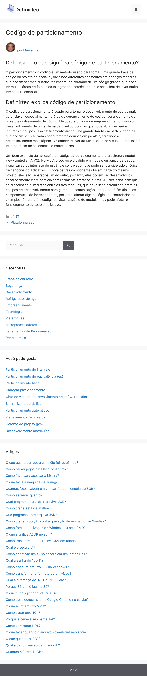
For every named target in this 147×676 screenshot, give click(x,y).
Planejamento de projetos (25, 417)
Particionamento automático (27, 410)
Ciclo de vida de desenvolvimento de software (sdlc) (46, 397)
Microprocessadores (21, 325)
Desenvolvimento (19, 292)
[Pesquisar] (68, 245)
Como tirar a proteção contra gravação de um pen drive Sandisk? (56, 521)
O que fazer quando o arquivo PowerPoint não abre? (46, 632)
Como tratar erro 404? (23, 613)
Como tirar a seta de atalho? (28, 508)
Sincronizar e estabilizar (24, 404)
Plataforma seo (22, 222)
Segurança (14, 286)
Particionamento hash (22, 383)
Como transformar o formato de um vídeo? (38, 573)
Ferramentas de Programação (28, 331)
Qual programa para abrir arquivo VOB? (36, 502)
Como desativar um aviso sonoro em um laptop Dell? (46, 554)
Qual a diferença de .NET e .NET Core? (36, 580)
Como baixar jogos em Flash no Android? (37, 469)
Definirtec (27, 9)
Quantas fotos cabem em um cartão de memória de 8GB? (50, 489)
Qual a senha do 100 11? (24, 560)
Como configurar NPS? (23, 626)
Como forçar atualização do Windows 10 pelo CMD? (46, 528)
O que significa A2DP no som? (29, 534)
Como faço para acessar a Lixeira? (32, 476)
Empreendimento (19, 305)
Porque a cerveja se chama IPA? (30, 619)
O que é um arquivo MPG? (26, 606)
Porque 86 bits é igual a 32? (27, 586)
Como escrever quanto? (24, 495)
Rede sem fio (16, 338)
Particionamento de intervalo (28, 369)
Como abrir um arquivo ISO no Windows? (37, 567)
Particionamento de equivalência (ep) (34, 376)
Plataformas (15, 318)
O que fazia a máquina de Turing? (32, 482)
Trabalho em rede (19, 279)
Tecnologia (14, 312)
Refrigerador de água (22, 299)
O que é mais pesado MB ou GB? (31, 593)
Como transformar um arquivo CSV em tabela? (42, 541)
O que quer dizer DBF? (23, 639)
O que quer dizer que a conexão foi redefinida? (42, 462)
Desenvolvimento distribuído (28, 431)
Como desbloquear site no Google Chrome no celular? (47, 600)
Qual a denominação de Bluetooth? (33, 645)
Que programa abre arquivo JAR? (31, 515)
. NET (15, 216)
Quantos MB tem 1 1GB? (24, 652)
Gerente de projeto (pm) (24, 424)
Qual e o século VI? (20, 547)
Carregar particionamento (25, 390)
